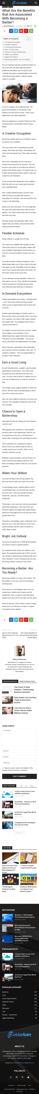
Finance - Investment (26, 884)
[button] (36, 3)
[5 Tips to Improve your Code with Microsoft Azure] (7, 794)
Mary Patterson (9, 26)
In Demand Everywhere (13, 47)
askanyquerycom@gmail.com (23, 1063)
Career (4, 713)
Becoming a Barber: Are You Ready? (17, 59)
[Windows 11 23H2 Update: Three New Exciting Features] (7, 917)
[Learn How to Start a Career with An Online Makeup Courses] (7, 710)
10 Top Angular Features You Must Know (8, 889)
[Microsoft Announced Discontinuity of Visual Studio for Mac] (7, 928)
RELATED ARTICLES (10, 681)
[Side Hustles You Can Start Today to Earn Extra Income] (7, 700)
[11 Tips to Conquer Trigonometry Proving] (28, 858)
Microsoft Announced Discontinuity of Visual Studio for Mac (25, 928)
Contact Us (11, 1085)
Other (4, 863)
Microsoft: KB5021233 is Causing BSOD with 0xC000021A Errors (23, 938)
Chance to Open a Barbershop (15, 52)
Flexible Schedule (11, 44)
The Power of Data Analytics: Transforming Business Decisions (24, 689)
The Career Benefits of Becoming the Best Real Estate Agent (28, 635)
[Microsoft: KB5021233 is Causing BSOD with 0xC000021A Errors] (7, 939)
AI (26, 786)
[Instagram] (16, 1077)
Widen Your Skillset (11, 54)
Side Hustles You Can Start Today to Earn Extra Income (25, 700)
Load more (18, 833)
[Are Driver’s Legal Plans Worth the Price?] (7, 815)
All (21, 786)
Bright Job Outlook (11, 57)
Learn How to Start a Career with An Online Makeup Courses (23, 710)
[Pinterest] (22, 1077)
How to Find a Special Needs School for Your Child (10, 635)
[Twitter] (28, 1077)
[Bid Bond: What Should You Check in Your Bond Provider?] (28, 879)
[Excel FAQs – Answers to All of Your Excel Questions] (7, 804)
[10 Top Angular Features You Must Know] (10, 879)
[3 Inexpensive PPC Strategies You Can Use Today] (7, 825)
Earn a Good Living (11, 49)
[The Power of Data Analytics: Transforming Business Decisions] (7, 689)
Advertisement (21, 1085)
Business (5, 692)
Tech (4, 884)
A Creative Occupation (12, 42)
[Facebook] (11, 1077)
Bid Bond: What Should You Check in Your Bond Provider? (28, 889)
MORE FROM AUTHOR (27, 681)
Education (24, 863)
